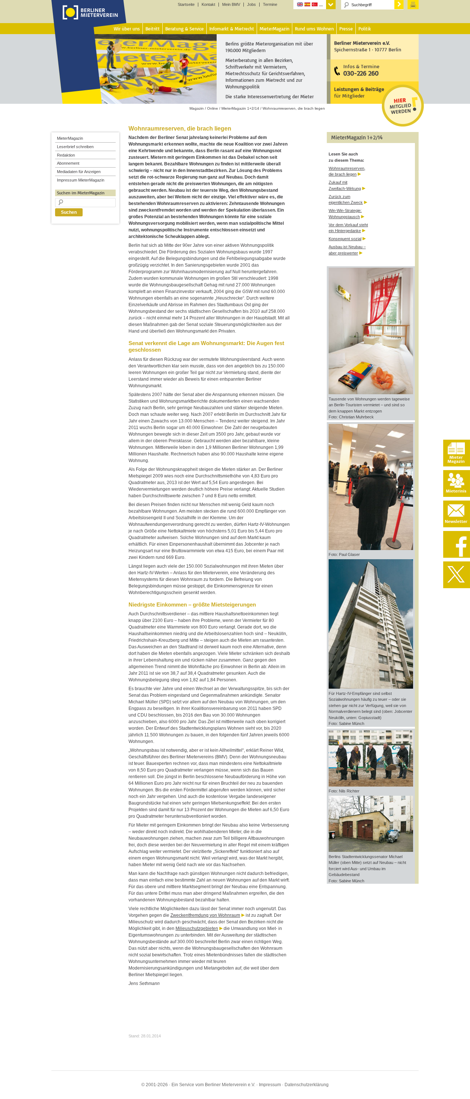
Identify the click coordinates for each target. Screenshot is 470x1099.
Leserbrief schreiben (75, 146)
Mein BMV (231, 5)
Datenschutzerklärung (307, 1084)
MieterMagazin (70, 138)
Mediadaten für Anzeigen (79, 171)
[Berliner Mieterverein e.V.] (89, 19)
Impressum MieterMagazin (80, 180)
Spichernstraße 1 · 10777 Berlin (367, 46)
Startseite (186, 5)
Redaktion (66, 155)
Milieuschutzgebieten (197, 928)
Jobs (251, 5)
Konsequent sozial (345, 239)
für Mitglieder (359, 92)
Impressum (270, 1084)
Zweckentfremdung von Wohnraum (205, 915)
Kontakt (208, 5)
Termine (270, 5)
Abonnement (68, 163)
